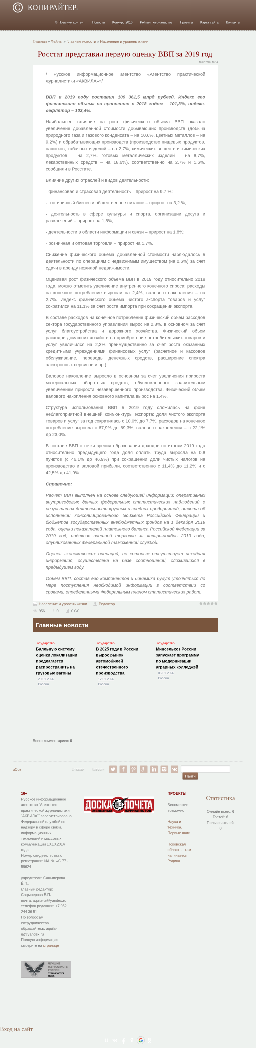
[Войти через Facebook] (123, 1040)
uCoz (17, 769)
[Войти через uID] (106, 1040)
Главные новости (81, 41)
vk (174, 769)
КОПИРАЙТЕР (53, 7)
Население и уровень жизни (124, 41)
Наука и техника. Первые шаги (179, 827)
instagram (164, 769)
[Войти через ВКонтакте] (115, 1040)
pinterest (133, 769)
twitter (113, 769)
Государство (45, 643)
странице (51, 945)
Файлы (56, 41)
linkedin (154, 769)
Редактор (107, 604)
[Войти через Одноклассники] (149, 1040)
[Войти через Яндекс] (132, 1040)
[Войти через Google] (141, 1040)
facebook (123, 769)
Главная (40, 41)
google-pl (144, 769)
